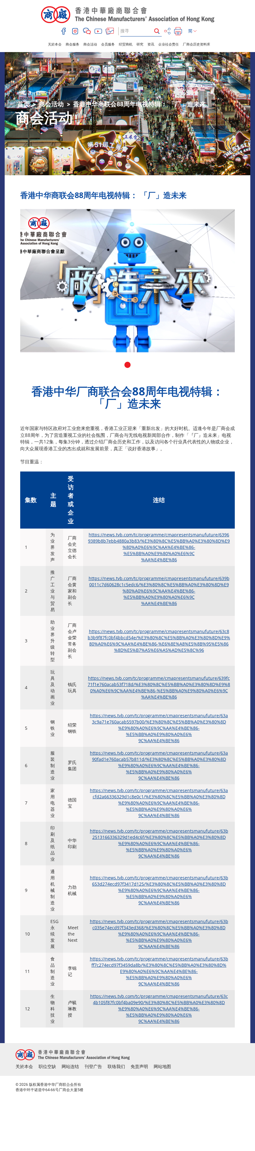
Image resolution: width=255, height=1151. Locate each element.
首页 (23, 104)
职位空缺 (47, 1066)
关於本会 (55, 44)
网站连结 (70, 1066)
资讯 (150, 44)
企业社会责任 (168, 44)
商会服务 (72, 44)
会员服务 (108, 44)
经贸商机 (125, 44)
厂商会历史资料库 (196, 44)
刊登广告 (93, 1066)
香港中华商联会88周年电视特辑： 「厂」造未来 (139, 104)
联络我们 (116, 1066)
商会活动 (90, 44)
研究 (140, 44)
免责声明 (139, 1066)
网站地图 (162, 1066)
